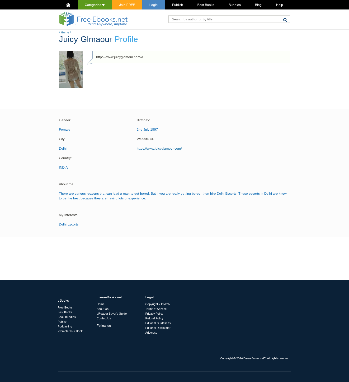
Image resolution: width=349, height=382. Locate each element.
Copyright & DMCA (157, 304)
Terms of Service (156, 309)
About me (66, 184)
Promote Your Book (70, 331)
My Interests (68, 215)
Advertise (151, 332)
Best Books (205, 5)
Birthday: (143, 120)
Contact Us (104, 318)
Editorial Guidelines (158, 323)
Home (65, 32)
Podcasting (65, 326)
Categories (93, 5)
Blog (258, 5)
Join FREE (127, 5)
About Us (102, 309)
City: (62, 139)
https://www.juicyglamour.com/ (159, 148)
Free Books (65, 307)
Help (279, 5)
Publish (177, 5)
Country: (65, 158)
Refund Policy (154, 318)
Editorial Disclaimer (157, 328)
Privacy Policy (154, 313)
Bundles (235, 5)
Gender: (65, 120)
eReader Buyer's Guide (112, 313)
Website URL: (147, 139)
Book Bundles (67, 317)
